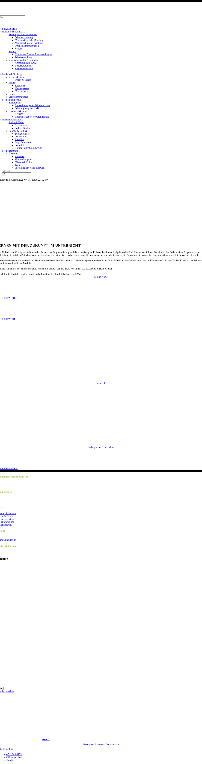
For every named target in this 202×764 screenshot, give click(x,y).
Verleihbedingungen (19, 97)
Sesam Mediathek (17, 77)
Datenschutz (88, 744)
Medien (12, 82)
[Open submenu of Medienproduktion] (22, 120)
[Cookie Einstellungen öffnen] (7, 760)
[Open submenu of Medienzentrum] (19, 151)
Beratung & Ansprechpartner (23, 34)
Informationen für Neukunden (23, 60)
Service (12, 51)
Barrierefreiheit (112, 744)
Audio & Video (16, 122)
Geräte (12, 94)
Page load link (7, 749)
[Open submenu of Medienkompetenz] (22, 100)
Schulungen (14, 102)
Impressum (99, 744)
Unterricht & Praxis (18, 111)
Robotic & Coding (18, 131)
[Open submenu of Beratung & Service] (23, 32)
